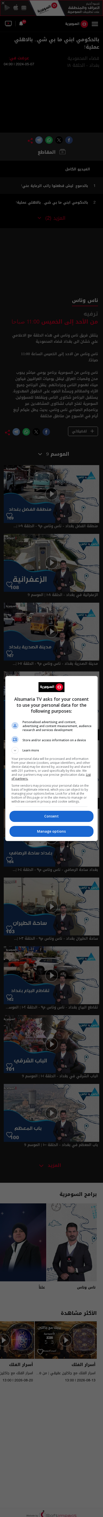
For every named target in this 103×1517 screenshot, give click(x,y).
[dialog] (51, 758)
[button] (52, 750)
